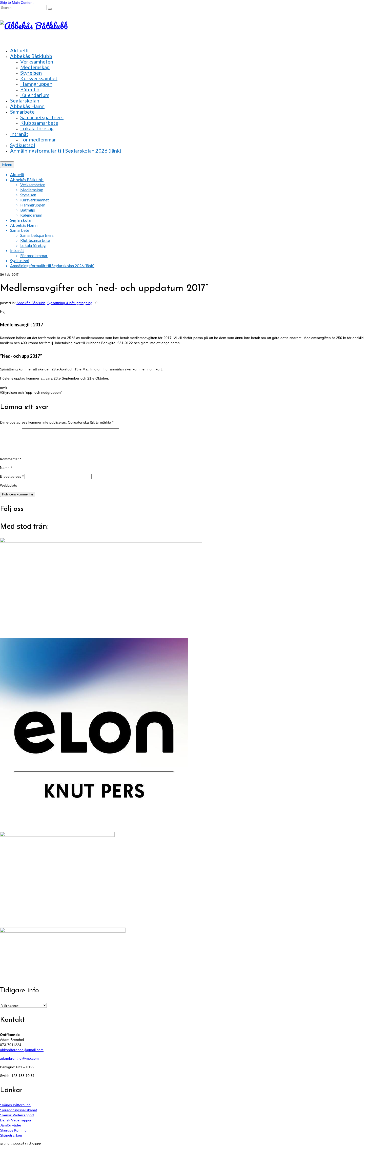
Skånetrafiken (11, 1135)
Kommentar (10, 459)
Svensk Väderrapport (17, 1115)
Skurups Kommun (14, 1130)
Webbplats (8, 485)
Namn (6, 468)
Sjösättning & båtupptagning (69, 303)
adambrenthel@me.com (19, 1058)
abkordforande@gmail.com (22, 1050)
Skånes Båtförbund (15, 1105)
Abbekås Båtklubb (30, 303)
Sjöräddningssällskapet (18, 1110)
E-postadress (12, 476)
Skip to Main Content (16, 3)
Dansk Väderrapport (16, 1120)
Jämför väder (10, 1125)
